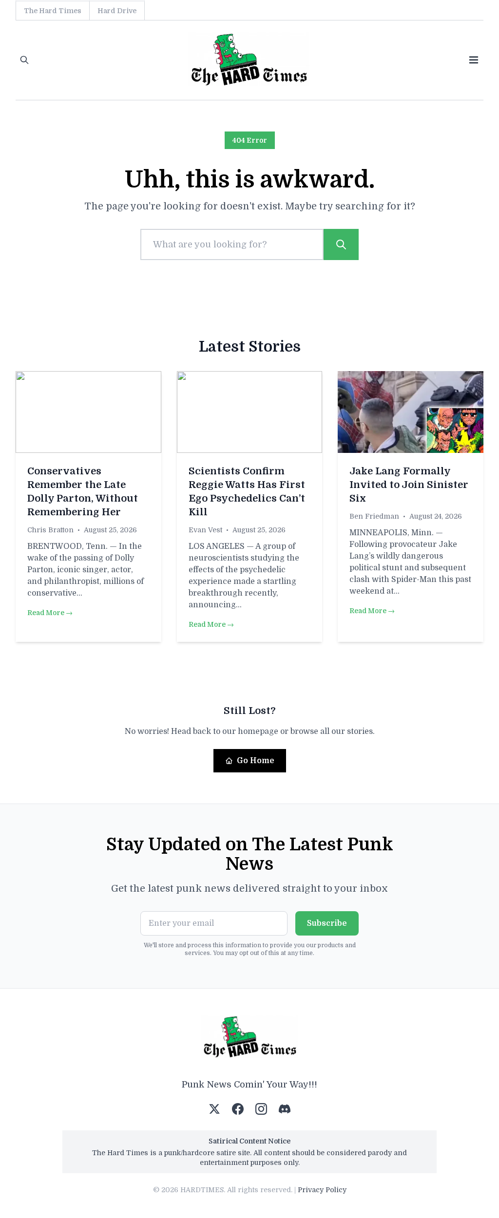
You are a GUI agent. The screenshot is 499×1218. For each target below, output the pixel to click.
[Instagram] (261, 1109)
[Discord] (284, 1109)
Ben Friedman (374, 516)
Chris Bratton (50, 530)
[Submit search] (341, 244)
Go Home (255, 760)
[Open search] (24, 60)
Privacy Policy (322, 1190)
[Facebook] (238, 1109)
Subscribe (327, 923)
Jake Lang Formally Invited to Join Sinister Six (408, 485)
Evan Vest (205, 530)
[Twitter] (214, 1109)
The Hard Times (52, 11)
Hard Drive (116, 11)
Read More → (50, 613)
